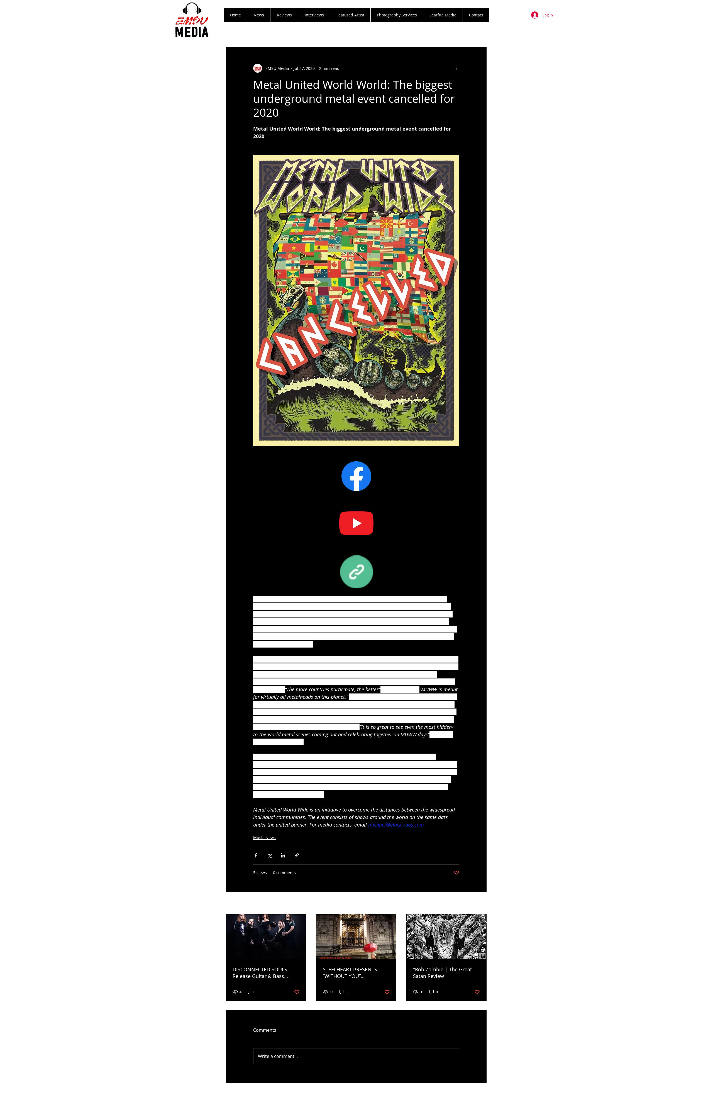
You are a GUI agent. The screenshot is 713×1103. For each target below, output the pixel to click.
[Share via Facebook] (255, 855)
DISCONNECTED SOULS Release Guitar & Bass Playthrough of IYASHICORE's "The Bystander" (266, 972)
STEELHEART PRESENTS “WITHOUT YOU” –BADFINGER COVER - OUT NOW (354, 972)
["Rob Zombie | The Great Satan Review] (446, 936)
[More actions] (456, 68)
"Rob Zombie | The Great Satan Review (442, 972)
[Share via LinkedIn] (283, 855)
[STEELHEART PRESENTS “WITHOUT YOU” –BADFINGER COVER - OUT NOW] (356, 936)
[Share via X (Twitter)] (269, 855)
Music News (264, 837)
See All (480, 903)
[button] (284, 15)
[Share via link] (296, 855)
